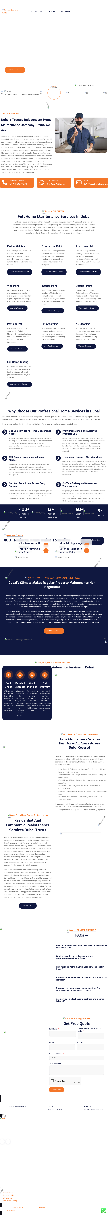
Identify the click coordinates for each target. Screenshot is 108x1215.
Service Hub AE (18, 1208)
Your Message (55, 1063)
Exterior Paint (84, 286)
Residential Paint (17, 246)
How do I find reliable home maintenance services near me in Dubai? (80, 946)
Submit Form (56, 1090)
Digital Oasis (11, 1210)
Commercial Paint (51, 246)
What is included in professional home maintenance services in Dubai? (74, 957)
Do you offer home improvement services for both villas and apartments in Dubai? (78, 989)
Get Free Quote (14, 70)
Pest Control (14, 324)
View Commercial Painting (54, 271)
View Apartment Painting (88, 271)
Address (80, 1042)
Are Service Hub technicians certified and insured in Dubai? (80, 978)
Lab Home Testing (17, 362)
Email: (86, 180)
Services (6, 1161)
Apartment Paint (85, 246)
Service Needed (55, 1054)
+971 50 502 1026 (55, 1109)
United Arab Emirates (9, 5)
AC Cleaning (83, 324)
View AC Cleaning (84, 346)
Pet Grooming (49, 324)
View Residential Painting (20, 271)
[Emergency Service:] (4, 182)
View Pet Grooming (51, 346)
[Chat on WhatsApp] (41, 182)
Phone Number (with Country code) (89, 1029)
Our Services (50, 11)
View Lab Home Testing (18, 384)
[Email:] (79, 182)
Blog (61, 11)
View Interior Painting (51, 311)
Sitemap (42, 1208)
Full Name (53, 1029)
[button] (81, 946)
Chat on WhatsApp (54, 180)
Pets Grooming (8, 1195)
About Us (38, 11)
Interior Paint (49, 286)
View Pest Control (16, 349)
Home (30, 11)
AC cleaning (7, 1198)
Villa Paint (13, 286)
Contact (68, 11)
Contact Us (27, 906)
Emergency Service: (17, 180)
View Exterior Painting (86, 308)
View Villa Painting (16, 308)
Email (51, 1042)
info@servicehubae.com (93, 1109)
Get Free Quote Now (92, 540)
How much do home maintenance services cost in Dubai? (80, 968)
